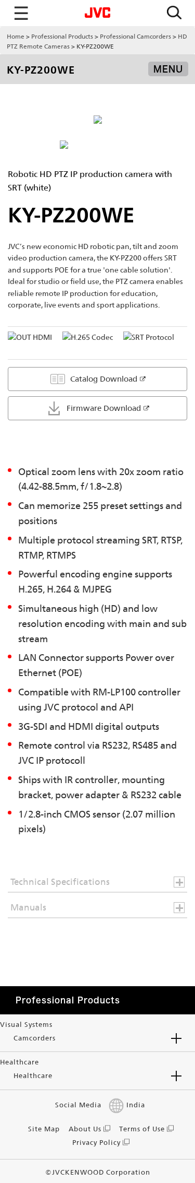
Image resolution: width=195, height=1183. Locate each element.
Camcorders (35, 1038)
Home (15, 36)
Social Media (78, 1105)
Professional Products (62, 36)
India (135, 1105)
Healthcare (33, 1076)
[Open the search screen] (174, 13)
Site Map (44, 1129)
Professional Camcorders (135, 36)
